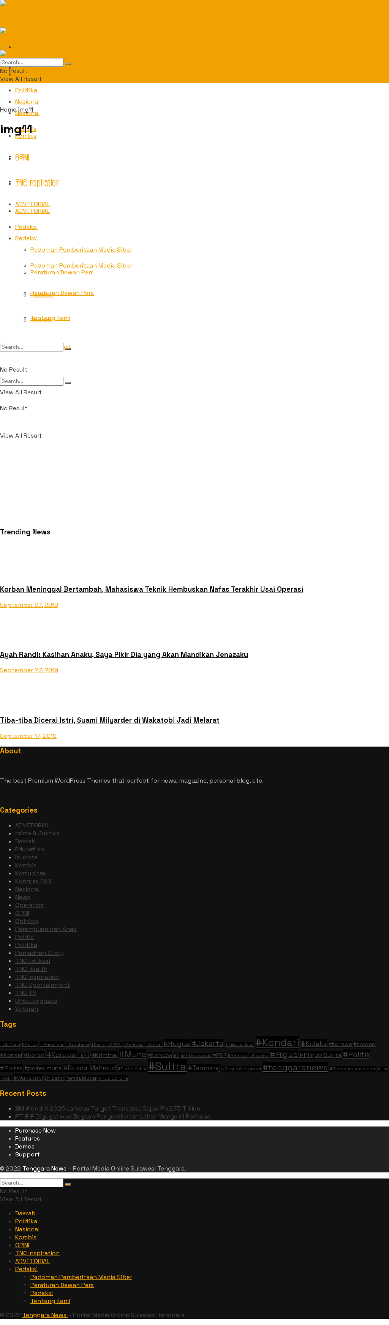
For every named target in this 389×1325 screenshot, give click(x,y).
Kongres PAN (33, 881)
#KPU (83, 1055)
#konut (34, 1055)
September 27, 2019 (29, 605)
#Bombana (77, 1044)
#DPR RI (114, 1044)
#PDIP (219, 1055)
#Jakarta (207, 1043)
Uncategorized (36, 1001)
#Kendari (277, 1042)
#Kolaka (314, 1043)
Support (27, 1154)
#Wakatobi (28, 1077)
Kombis (25, 865)
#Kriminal (104, 1055)
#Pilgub (284, 1054)
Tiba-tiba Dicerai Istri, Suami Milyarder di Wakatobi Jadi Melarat (110, 720)
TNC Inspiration (37, 977)
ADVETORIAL (32, 825)
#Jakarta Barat (239, 1044)
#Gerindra (133, 1044)
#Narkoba (160, 1055)
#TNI (382, 1069)
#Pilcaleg (259, 1055)
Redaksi (26, 1269)
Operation (29, 905)
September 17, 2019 (28, 736)
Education (29, 849)
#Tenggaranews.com (352, 1068)
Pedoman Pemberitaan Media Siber (81, 1277)
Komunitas (30, 873)
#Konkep (364, 1044)
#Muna (132, 1054)
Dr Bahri (54, 1078)
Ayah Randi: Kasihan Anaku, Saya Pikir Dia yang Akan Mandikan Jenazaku (124, 654)
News (22, 897)
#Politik (356, 1054)
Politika (26, 90)
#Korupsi (62, 1054)
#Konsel (11, 1055)
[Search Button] (68, 383)
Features (27, 1138)
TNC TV (25, 993)
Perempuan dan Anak (46, 929)
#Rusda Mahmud (89, 1068)
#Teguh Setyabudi (241, 1068)
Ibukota (26, 857)
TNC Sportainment (42, 985)
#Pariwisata (200, 1055)
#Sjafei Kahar (132, 1068)
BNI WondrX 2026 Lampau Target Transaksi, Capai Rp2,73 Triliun (107, 1108)
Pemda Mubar (81, 1078)
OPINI (22, 913)
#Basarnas (52, 1044)
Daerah (25, 841)
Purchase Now (35, 1130)
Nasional (27, 889)
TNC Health (31, 969)
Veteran (26, 1009)
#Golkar (153, 1044)
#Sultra (167, 1066)
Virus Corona (113, 1078)
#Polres (11, 1068)
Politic (24, 937)
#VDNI (6, 1078)
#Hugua (176, 1043)
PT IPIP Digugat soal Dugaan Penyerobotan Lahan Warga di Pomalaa (112, 1116)
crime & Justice (37, 833)
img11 (25, 109)
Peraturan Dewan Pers (62, 1285)
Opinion (26, 921)
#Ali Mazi (10, 1044)
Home (8, 109)
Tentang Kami (50, 318)
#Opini (180, 1055)
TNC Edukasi (32, 961)
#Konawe (340, 1044)
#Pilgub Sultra (320, 1055)
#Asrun (30, 1044)
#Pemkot (238, 1055)
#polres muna (43, 1068)
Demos (25, 1146)
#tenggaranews (295, 1067)
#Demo (98, 1044)
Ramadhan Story (39, 953)
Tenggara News (45, 1168)
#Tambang (204, 1068)
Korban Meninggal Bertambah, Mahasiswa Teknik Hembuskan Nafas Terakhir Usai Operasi (151, 589)
